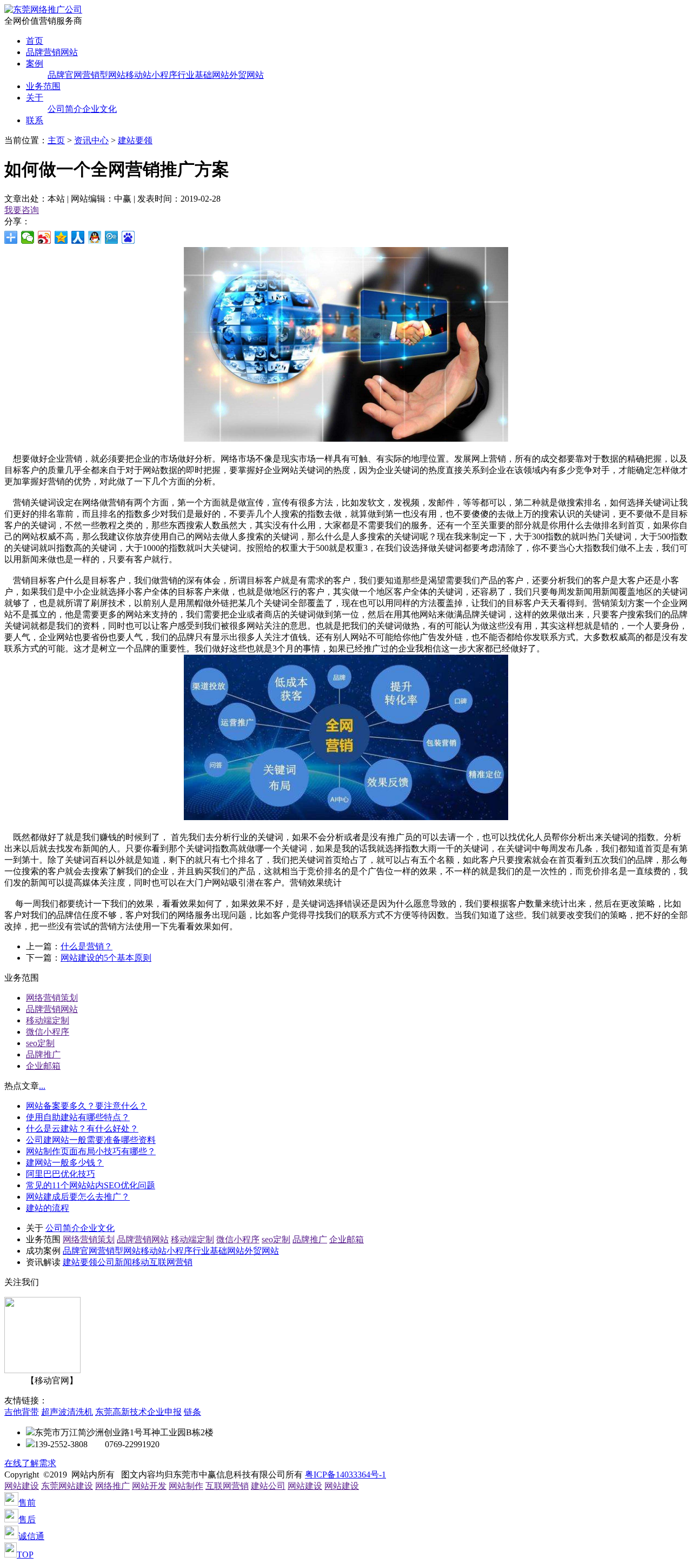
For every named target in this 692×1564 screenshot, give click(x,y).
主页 (56, 140)
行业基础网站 (203, 74)
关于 (34, 97)
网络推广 (112, 1485)
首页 (34, 40)
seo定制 (40, 1043)
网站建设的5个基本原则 (106, 957)
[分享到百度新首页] (128, 237)
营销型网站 (103, 74)
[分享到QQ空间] (61, 237)
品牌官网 (65, 74)
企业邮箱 (43, 1065)
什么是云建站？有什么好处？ (82, 1128)
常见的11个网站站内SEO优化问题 (90, 1185)
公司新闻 (114, 1262)
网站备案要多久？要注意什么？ (86, 1105)
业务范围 (43, 86)
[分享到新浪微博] (44, 237)
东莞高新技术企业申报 (138, 1411)
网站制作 (186, 1485)
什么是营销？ (86, 946)
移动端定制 (47, 1020)
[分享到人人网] (78, 237)
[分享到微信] (28, 237)
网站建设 (21, 1485)
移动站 (138, 74)
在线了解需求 (30, 1463)
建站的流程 (47, 1208)
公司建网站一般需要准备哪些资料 (91, 1139)
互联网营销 (227, 1485)
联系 (34, 120)
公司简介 (65, 109)
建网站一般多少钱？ (65, 1162)
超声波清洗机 (67, 1411)
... (42, 1085)
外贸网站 (246, 74)
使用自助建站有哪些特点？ (78, 1117)
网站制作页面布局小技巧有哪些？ (91, 1151)
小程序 (164, 74)
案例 (34, 63)
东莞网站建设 (67, 1485)
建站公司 (268, 1485)
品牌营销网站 (52, 52)
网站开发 (149, 1485)
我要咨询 (21, 210)
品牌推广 (43, 1054)
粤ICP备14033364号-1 (345, 1474)
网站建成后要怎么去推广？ (78, 1196)
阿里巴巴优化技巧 (60, 1174)
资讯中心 (91, 140)
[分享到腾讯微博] (111, 237)
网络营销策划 (52, 997)
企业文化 (99, 109)
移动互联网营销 (162, 1262)
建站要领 (135, 140)
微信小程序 (47, 1031)
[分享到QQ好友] (95, 237)
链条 (192, 1411)
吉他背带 (21, 1411)
